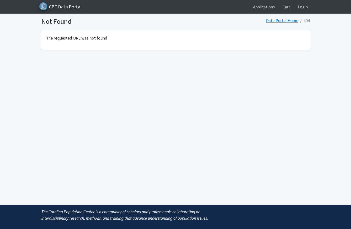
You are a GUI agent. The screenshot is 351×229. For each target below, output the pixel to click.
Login (303, 7)
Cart (286, 7)
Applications (264, 7)
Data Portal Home (282, 20)
